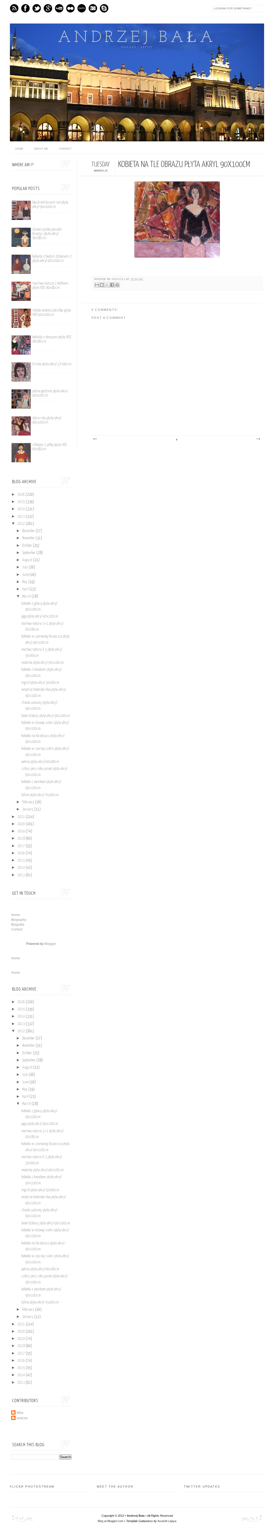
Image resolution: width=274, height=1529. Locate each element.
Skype (104, 8)
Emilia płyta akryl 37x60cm (51, 364)
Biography (18, 920)
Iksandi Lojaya (167, 1521)
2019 (21, 831)
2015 (21, 860)
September (29, 553)
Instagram (93, 8)
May (25, 582)
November (29, 538)
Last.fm (81, 8)
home (19, 148)
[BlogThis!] (102, 285)
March (27, 596)
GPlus (48, 8)
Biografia (17, 924)
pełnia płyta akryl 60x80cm (40, 762)
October (27, 546)
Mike (20, 1413)
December (29, 531)
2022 (21, 524)
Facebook (25, 8)
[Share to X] (107, 285)
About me (41, 148)
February (28, 802)
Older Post (257, 439)
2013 (21, 875)
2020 (21, 824)
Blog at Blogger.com (110, 1521)
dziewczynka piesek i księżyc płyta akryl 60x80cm (47, 233)
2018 (21, 838)
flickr (70, 8)
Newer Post (95, 439)
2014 (21, 868)
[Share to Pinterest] (117, 285)
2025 (21, 502)
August (27, 560)
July (25, 567)
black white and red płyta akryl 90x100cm (50, 204)
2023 (21, 516)
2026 (21, 494)
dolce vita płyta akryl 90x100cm (46, 420)
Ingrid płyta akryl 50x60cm (40, 683)
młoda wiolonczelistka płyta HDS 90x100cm (51, 312)
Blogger (50, 944)
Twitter (36, 8)
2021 (21, 817)
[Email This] (97, 285)
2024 (21, 509)
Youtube (59, 8)
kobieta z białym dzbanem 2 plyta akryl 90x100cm (51, 258)
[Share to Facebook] (112, 285)
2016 (21, 853)
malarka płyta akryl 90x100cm (42, 663)
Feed (14, 8)
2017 (21, 846)
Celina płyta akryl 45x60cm (40, 795)
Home (15, 915)
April (25, 589)
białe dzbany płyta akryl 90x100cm (45, 716)
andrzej (119, 279)
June (25, 575)
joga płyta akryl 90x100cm (39, 616)
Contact (65, 148)
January (28, 809)
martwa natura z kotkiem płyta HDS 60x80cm (50, 285)
